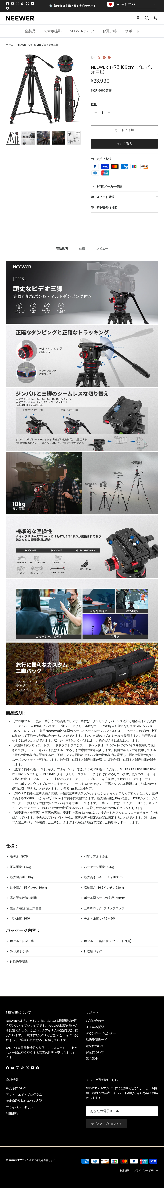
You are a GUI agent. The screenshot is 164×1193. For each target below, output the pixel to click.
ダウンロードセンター (101, 1033)
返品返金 (92, 1058)
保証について (95, 1052)
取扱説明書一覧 (96, 1039)
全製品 (30, 31)
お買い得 (109, 31)
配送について (95, 1046)
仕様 (82, 248)
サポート (132, 31)
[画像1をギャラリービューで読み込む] (44, 89)
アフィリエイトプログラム (24, 1094)
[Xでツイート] (99, 57)
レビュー (102, 248)
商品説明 (62, 248)
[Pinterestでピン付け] (109, 57)
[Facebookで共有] (104, 57)
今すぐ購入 (124, 144)
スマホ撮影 (53, 31)
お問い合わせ (95, 1021)
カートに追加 (124, 130)
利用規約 (12, 1113)
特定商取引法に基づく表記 (24, 1101)
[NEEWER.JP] (20, 18)
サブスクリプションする (106, 1124)
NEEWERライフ (82, 31)
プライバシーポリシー (21, 1107)
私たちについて (16, 1088)
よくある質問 (95, 1027)
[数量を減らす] (94, 112)
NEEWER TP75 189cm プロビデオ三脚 (37, 45)
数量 (94, 104)
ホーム (9, 45)
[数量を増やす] (110, 112)
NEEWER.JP (21, 1160)
